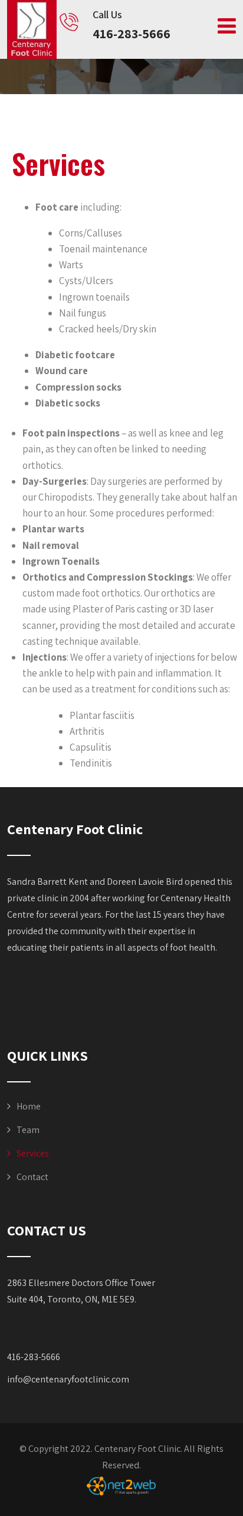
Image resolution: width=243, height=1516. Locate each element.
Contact (32, 1177)
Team (28, 1130)
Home (29, 1106)
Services (33, 1153)
